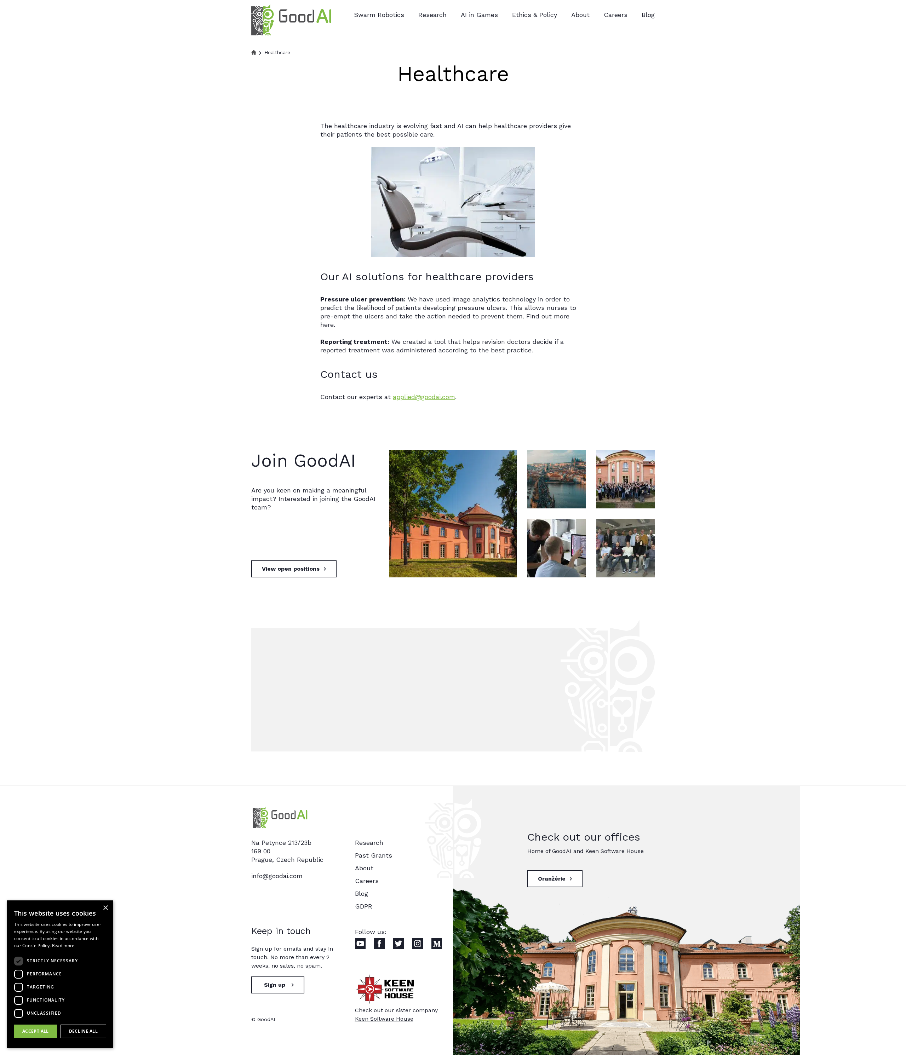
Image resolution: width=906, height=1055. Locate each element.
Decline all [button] (83, 1031)
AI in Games (479, 14)
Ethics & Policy (534, 14)
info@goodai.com (277, 876)
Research (432, 14)
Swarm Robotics (379, 14)
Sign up (274, 984)
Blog (648, 14)
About (580, 14)
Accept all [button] (35, 1031)
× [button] (105, 908)
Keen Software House (384, 1018)
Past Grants (373, 855)
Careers (615, 14)
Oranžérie (552, 878)
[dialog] (60, 974)
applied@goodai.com (424, 396)
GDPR (363, 906)
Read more (63, 945)
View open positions (291, 568)
